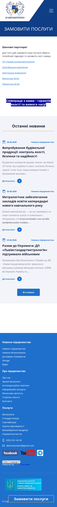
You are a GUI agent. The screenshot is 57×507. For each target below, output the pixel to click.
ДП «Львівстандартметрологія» (18, 61)
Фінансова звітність (12, 393)
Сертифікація (9, 422)
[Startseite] (15, 10)
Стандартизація (10, 418)
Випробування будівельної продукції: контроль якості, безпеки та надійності (23, 152)
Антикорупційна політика (15, 385)
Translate (25, 464)
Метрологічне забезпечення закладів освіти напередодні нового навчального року (25, 201)
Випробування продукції (15, 430)
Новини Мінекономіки (14, 352)
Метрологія (8, 414)
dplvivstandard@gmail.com (20, 445)
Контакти (7, 401)
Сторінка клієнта (11, 397)
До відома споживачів (13, 356)
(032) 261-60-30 (14, 440)
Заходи (6, 360)
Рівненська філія (11, 84)
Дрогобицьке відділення (15, 67)
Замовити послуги (31, 498)
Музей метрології (11, 381)
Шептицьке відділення (14, 72)
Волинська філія (10, 78)
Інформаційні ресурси (14, 389)
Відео (5, 364)
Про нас (6, 377)
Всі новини (28, 292)
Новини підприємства (13, 348)
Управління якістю (12, 434)
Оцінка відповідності (13, 426)
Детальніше (8, 181)
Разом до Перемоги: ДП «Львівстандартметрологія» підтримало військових (24, 250)
